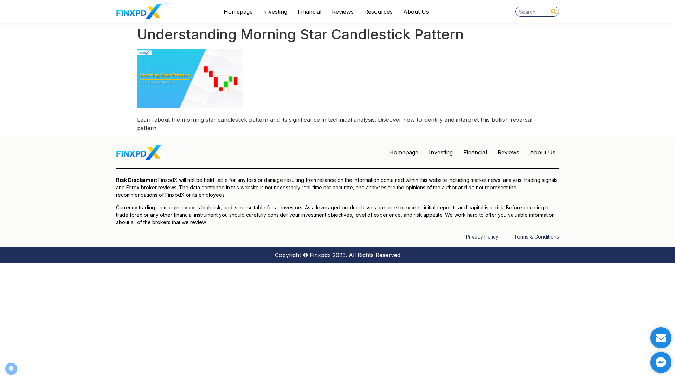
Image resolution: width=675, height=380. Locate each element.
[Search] (554, 11)
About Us (416, 11)
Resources (378, 11)
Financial (309, 11)
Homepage (238, 11)
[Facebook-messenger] (660, 362)
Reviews (343, 11)
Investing (275, 11)
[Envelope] (660, 337)
